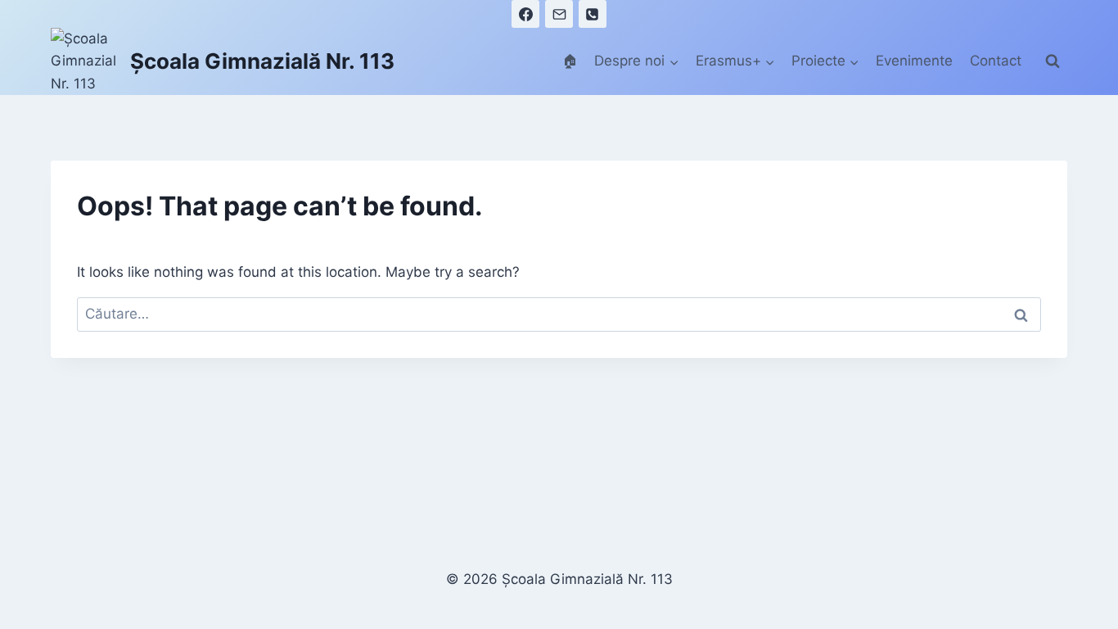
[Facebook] (525, 14)
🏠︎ (570, 60)
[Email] (559, 14)
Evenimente (914, 60)
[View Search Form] (1052, 61)
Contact (995, 60)
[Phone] (592, 14)
